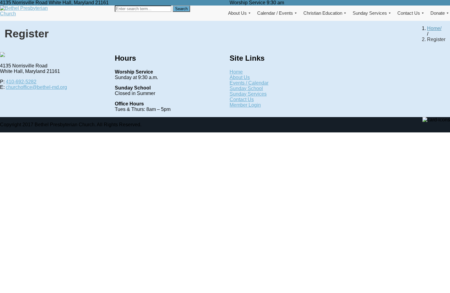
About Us (240, 77)
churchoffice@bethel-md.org (36, 87)
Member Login (245, 105)
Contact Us (242, 99)
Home (433, 28)
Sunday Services (248, 94)
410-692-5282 (21, 81)
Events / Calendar (249, 83)
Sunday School (246, 88)
